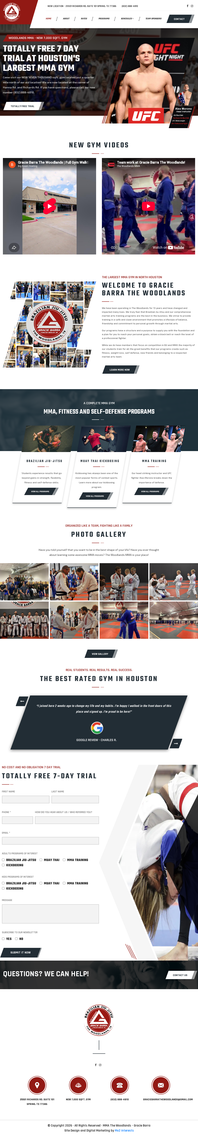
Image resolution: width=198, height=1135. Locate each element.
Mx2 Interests (124, 1130)
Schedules (126, 18)
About (66, 18)
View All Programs (40, 491)
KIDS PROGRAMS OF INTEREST (18, 877)
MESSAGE (7, 900)
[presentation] (21, 701)
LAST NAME (57, 791)
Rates (84, 18)
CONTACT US (180, 975)
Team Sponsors (153, 18)
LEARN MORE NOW (120, 370)
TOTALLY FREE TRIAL (22, 106)
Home (48, 18)
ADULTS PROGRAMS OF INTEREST (20, 853)
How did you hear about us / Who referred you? (63, 812)
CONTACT (179, 19)
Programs (103, 18)
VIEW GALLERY (100, 654)
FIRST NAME (8, 791)
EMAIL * (6, 833)
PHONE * (6, 812)
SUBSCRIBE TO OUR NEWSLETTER (20, 932)
